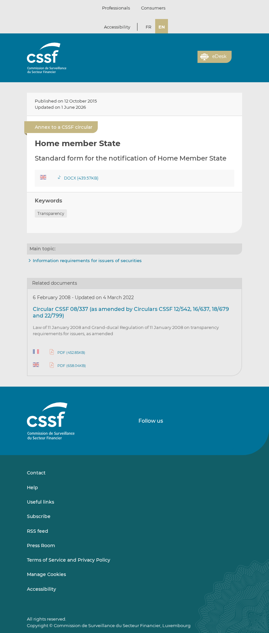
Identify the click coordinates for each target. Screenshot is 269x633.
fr (148, 26)
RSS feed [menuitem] (37, 531)
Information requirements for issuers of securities (87, 260)
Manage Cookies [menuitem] (46, 574)
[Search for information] (182, 60)
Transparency (50, 213)
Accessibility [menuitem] (41, 589)
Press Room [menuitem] (41, 545)
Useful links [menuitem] (40, 502)
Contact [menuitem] (36, 473)
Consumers (153, 7)
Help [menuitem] (32, 487)
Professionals (116, 7)
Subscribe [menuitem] (39, 516)
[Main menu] (237, 55)
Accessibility (117, 26)
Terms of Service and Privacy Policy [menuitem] (68, 560)
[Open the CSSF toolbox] (190, 60)
